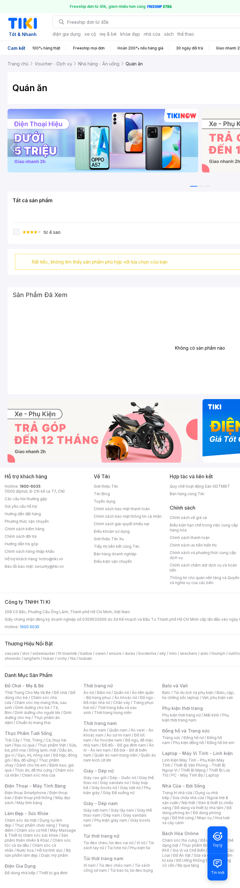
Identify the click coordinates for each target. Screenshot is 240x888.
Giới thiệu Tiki (106, 486)
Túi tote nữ (117, 847)
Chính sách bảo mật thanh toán (122, 508)
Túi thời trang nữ (101, 836)
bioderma (147, 653)
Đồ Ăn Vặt (182, 855)
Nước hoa (25, 850)
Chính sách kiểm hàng (24, 528)
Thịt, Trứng (32, 740)
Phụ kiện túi (140, 847)
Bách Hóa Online (180, 833)
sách (169, 34)
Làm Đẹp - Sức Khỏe (26, 813)
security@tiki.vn (49, 566)
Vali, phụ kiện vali (217, 697)
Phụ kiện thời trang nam (195, 717)
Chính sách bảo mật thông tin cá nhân (128, 516)
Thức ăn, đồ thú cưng (33, 770)
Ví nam (89, 865)
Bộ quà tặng (188, 865)
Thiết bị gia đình (53, 872)
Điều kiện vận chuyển (113, 561)
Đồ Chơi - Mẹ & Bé (24, 685)
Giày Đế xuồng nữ (118, 792)
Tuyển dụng (104, 501)
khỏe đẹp (130, 34)
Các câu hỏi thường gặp (26, 498)
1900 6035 (29, 626)
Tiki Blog (102, 493)
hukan (48, 658)
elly (162, 653)
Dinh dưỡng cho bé (32, 707)
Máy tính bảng (29, 802)
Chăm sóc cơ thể (32, 830)
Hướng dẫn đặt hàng (23, 513)
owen (100, 653)
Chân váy (121, 702)
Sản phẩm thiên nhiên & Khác (36, 838)
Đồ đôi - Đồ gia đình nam (124, 745)
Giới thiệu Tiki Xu (109, 538)
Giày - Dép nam (100, 803)
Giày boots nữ (104, 787)
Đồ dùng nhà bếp (20, 872)
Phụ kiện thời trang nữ (181, 715)
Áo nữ (88, 692)
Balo (166, 692)
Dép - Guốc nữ (123, 777)
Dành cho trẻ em (31, 765)
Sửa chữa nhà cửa (188, 797)
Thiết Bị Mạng (193, 770)
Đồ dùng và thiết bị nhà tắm (198, 807)
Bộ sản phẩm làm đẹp (38, 853)
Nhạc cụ (204, 817)
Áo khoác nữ (125, 697)
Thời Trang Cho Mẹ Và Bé (28, 692)
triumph (218, 653)
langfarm (32, 658)
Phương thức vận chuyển (27, 521)
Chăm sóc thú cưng (179, 840)
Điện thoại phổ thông (33, 797)
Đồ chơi (60, 692)
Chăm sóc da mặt (21, 820)
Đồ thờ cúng (183, 817)
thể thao (186, 34)
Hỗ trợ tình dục (50, 850)
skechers (188, 653)
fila (73, 658)
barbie (86, 653)
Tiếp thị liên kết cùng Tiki (116, 546)
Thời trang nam (100, 723)
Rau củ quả (24, 745)
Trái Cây (12, 740)
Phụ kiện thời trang (182, 708)
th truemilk (67, 653)
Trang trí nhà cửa (177, 792)
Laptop (212, 775)
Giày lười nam (95, 810)
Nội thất (188, 802)
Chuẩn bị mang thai (33, 722)
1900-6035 (30, 486)
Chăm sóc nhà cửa (38, 775)
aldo (204, 653)
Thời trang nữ (98, 685)
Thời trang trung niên (113, 712)
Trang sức (171, 737)
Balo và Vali (175, 685)
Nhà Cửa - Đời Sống (183, 785)
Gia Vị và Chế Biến (188, 850)
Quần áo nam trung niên (116, 755)
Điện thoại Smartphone (25, 792)
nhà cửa (152, 34)
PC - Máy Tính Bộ (187, 775)
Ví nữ (141, 842)
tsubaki (85, 658)
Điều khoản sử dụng (112, 531)
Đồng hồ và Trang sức (186, 730)
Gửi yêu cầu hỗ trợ (21, 506)
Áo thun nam (94, 730)
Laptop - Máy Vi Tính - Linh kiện (197, 753)
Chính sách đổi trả (21, 536)
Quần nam (118, 730)
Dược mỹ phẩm (54, 855)
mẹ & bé (108, 34)
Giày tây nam (122, 810)
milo (173, 653)
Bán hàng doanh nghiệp (115, 554)
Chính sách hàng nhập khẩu (29, 551)
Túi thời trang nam (103, 858)
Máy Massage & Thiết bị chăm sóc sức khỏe (40, 833)
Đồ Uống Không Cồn (194, 860)
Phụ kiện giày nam (110, 820)
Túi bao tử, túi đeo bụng (131, 870)
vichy (62, 658)
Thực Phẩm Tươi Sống (28, 733)
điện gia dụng (66, 34)
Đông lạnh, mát (42, 750)
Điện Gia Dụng (20, 866)
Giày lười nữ (130, 787)
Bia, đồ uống (25, 760)
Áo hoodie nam (108, 740)
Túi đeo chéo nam (115, 865)
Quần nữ (121, 692)
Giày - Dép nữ (98, 770)
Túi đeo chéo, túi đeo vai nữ (108, 842)
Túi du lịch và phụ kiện (193, 692)
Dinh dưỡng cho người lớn (37, 712)
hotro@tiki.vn (51, 559)
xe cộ (90, 34)
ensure (115, 653)
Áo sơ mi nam (119, 735)
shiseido (13, 658)
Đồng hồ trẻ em (220, 742)
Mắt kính (211, 715)
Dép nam (111, 815)
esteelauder (43, 653)
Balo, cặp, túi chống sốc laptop (198, 695)
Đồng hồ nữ (193, 737)
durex (130, 653)
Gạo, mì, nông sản (34, 755)
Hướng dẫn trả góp (21, 544)
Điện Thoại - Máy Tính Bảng (35, 785)
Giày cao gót (95, 777)
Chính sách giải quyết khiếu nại (121, 523)
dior (25, 653)
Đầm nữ (104, 692)
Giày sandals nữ (114, 782)
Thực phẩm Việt (52, 745)
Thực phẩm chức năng (35, 825)
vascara (12, 653)
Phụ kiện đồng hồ (188, 742)
